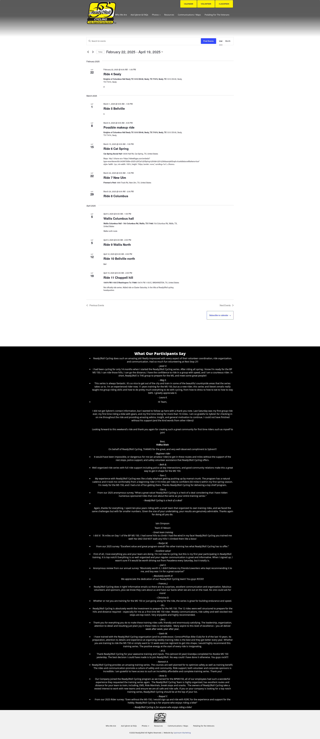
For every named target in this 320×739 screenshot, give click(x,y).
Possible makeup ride (119, 127)
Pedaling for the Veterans (217, 14)
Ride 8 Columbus (116, 196)
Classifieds (224, 4)
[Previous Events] (88, 51)
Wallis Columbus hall (119, 218)
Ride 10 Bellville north (119, 258)
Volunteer (206, 4)
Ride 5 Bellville (114, 108)
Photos (155, 14)
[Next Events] (92, 51)
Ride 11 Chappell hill (118, 277)
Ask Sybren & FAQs (139, 14)
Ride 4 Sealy (112, 74)
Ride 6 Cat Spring (116, 148)
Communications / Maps (189, 14)
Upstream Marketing (182, 733)
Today (100, 52)
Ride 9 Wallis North (117, 244)
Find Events (208, 41)
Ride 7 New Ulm (115, 177)
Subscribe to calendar (218, 315)
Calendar (188, 4)
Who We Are (121, 14)
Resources (169, 14)
